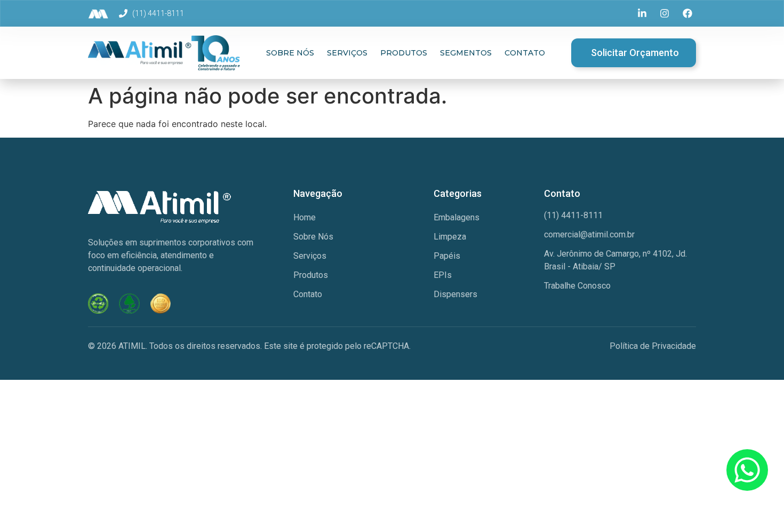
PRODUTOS (403, 53)
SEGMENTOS (466, 53)
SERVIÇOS (347, 53)
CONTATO (525, 53)
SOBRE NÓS (290, 53)
